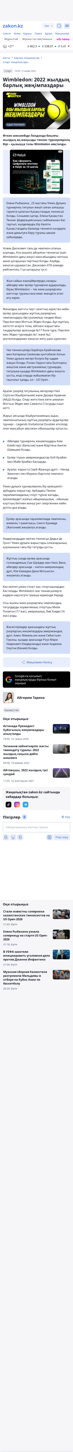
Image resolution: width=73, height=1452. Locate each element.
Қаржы (27, 33)
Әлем (17, 33)
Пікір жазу (61, 837)
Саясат (7, 33)
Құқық (48, 33)
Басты (6, 58)
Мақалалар (62, 33)
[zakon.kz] (13, 26)
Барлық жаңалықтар (27, 58)
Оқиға (38, 33)
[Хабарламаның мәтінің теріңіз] (36, 827)
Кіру (67, 817)
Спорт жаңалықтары (15, 62)
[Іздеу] (59, 26)
